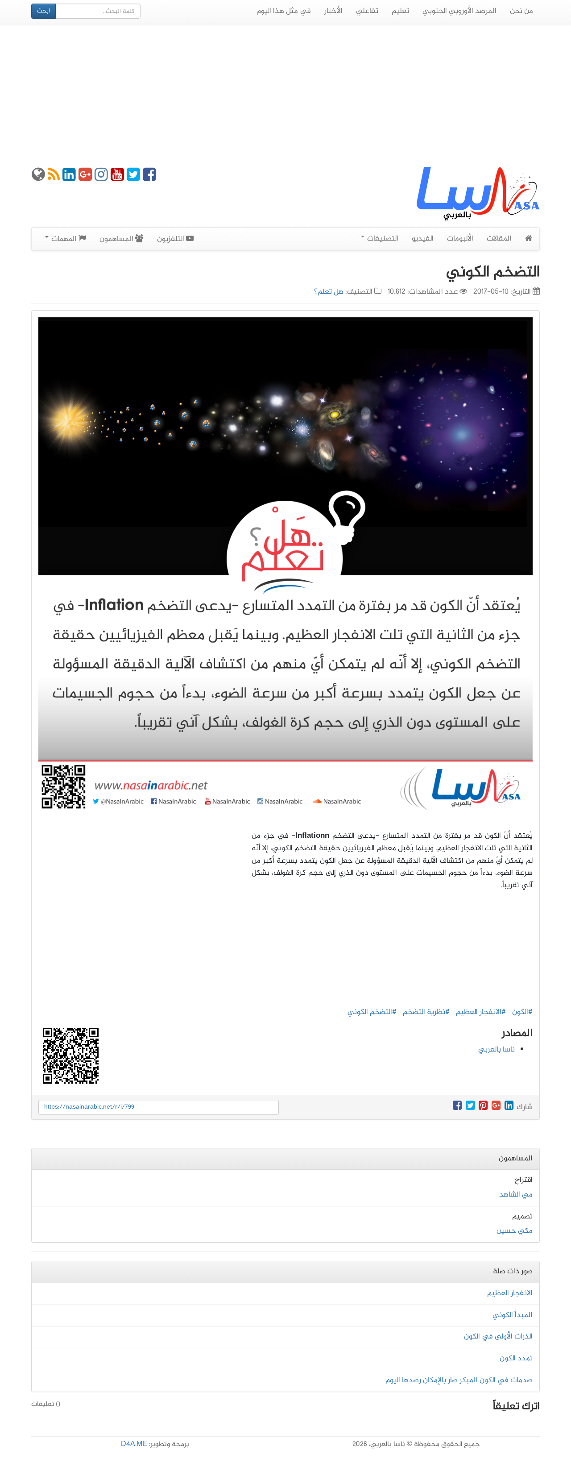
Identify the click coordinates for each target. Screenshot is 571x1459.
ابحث (43, 11)
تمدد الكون (516, 1358)
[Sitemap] (38, 178)
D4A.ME (134, 1444)
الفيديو (423, 239)
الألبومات (460, 239)
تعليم (400, 11)
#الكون (522, 1012)
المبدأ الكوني (512, 1315)
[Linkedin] (69, 178)
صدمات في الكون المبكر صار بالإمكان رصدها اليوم (459, 1380)
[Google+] (85, 178)
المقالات (499, 239)
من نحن (521, 11)
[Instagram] (101, 178)
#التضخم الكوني (372, 1012)
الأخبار (333, 11)
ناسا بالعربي (496, 1049)
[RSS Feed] (54, 178)
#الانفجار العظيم (481, 1012)
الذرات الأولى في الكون (498, 1336)
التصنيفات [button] (381, 239)
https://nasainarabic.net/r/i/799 (89, 1107)
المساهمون (117, 239)
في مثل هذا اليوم (284, 11)
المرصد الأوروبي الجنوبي (459, 11)
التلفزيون (171, 239)
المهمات (64, 239)
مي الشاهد (516, 1195)
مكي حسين (515, 1231)
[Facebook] (149, 178)
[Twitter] (133, 178)
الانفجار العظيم (510, 1293)
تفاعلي (367, 11)
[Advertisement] (285, 95)
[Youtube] (117, 178)
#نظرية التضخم (426, 1012)
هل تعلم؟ (328, 292)
